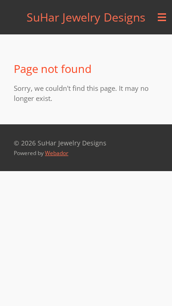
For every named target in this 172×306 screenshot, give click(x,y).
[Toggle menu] (162, 17)
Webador (56, 153)
